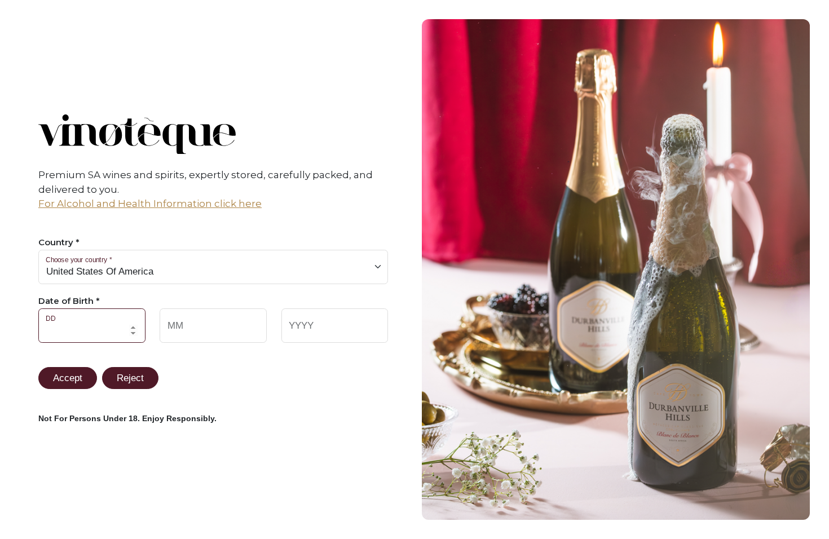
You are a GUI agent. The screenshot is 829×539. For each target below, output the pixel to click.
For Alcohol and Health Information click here (150, 203)
